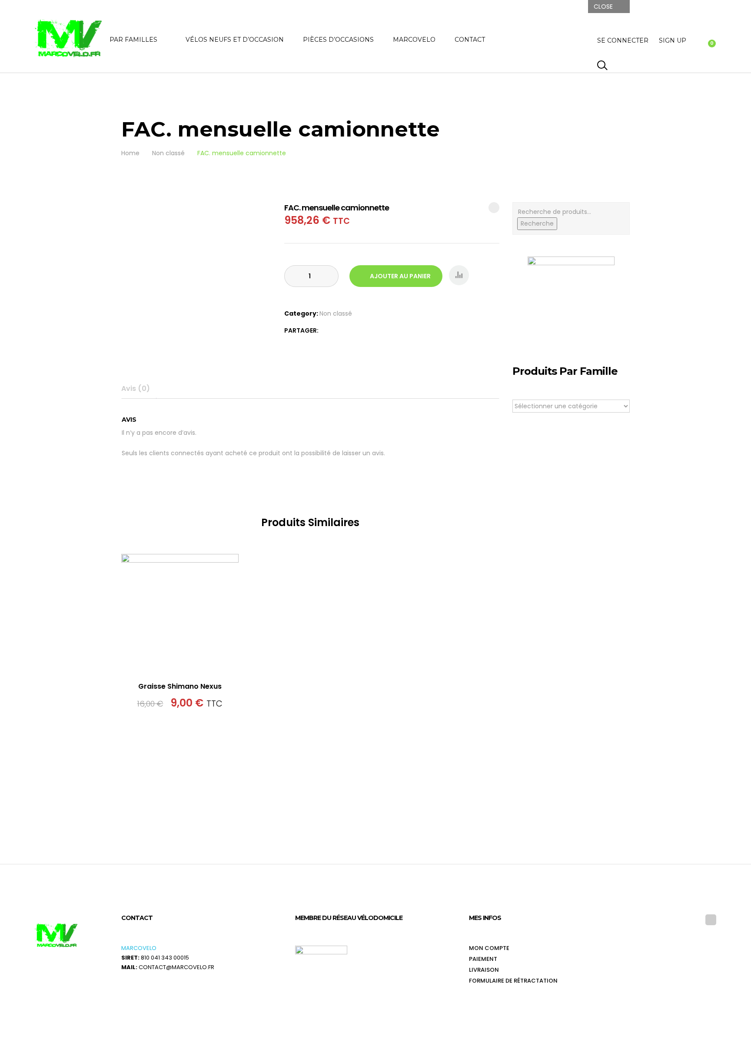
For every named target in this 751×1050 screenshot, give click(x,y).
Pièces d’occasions (338, 40)
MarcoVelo (414, 40)
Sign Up (672, 40)
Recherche (537, 223)
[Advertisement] (571, 655)
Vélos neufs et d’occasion (235, 40)
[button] (459, 275)
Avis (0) (135, 388)
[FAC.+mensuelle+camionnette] (326, 330)
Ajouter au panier (400, 276)
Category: (301, 313)
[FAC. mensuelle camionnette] (336, 330)
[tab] (138, 389)
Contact (470, 40)
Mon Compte (489, 948)
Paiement (483, 959)
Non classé (335, 313)
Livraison (484, 970)
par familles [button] (133, 40)
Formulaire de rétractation (513, 981)
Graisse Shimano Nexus (180, 686)
